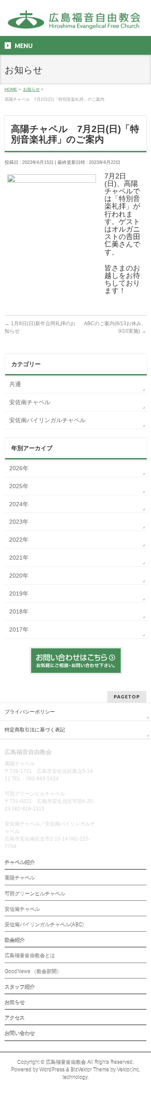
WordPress (52, 1070)
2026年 (19, 468)
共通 (15, 384)
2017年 (19, 629)
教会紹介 (15, 940)
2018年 (19, 611)
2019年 (19, 593)
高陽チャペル (20, 878)
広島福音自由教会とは (30, 956)
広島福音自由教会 (66, 1062)
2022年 (19, 539)
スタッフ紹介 (20, 987)
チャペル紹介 (20, 863)
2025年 (19, 486)
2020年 (19, 575)
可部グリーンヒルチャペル (35, 894)
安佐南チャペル (29, 402)
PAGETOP (127, 696)
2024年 (19, 504)
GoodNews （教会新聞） (33, 972)
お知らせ (15, 1003)
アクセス (15, 1018)
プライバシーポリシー (30, 712)
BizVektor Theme (89, 1070)
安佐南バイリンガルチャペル (47, 420)
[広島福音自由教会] (75, 22)
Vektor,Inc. (128, 1070)
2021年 (19, 557)
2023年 (19, 521)
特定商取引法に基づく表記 (35, 730)
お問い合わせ (20, 1034)
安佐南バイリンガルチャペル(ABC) (44, 925)
